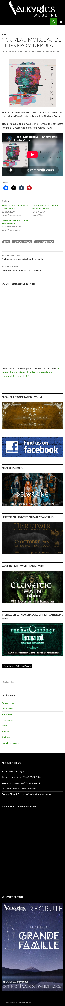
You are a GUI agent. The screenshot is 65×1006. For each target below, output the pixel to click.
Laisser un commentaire (46, 51)
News (4, 34)
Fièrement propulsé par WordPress (16, 1002)
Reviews (6, 737)
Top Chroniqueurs (10, 742)
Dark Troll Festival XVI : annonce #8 (19, 788)
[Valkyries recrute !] (32, 946)
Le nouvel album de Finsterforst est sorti (21, 268)
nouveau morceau (22, 242)
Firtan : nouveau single (13, 771)
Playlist (5, 731)
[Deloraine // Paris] (32, 489)
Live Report (7, 720)
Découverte (7, 708)
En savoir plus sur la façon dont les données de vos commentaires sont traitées (31, 372)
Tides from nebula (44, 242)
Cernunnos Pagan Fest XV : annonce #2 (21, 782)
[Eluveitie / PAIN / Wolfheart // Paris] (32, 586)
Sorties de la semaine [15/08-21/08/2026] (22, 777)
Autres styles (8, 702)
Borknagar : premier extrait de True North (22, 257)
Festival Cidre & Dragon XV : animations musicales (26, 794)
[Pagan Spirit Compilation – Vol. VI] (32, 415)
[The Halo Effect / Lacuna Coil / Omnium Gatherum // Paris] (32, 639)
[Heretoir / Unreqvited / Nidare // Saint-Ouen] (32, 537)
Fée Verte (25, 51)
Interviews (7, 714)
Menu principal (61, 21)
